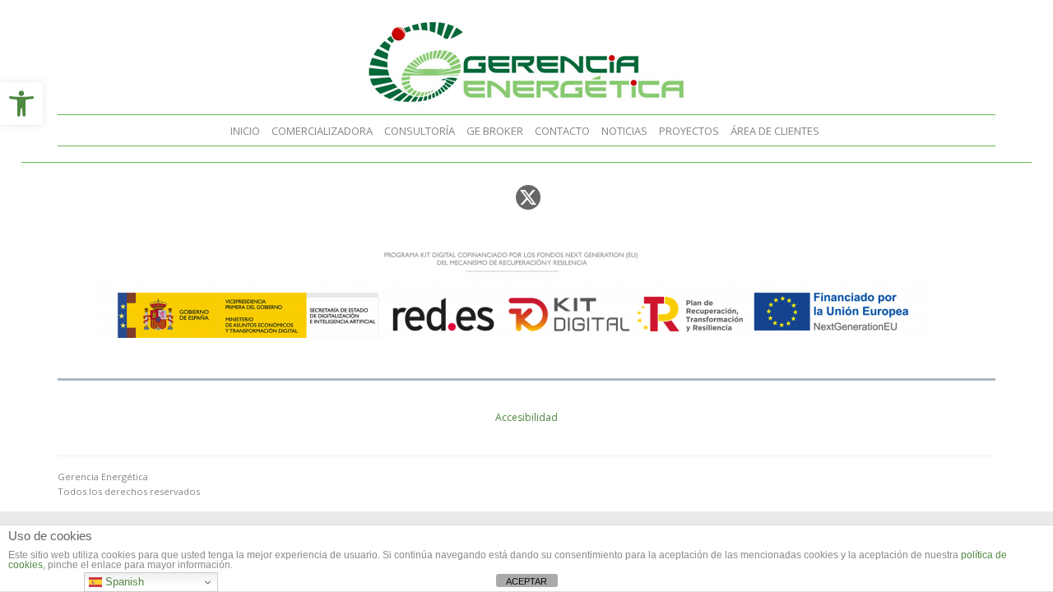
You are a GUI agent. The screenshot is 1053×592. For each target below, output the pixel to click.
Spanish (123, 582)
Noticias (624, 130)
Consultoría (419, 130)
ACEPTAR (526, 581)
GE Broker (494, 130)
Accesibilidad (526, 417)
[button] (21, 103)
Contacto (562, 130)
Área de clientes (775, 130)
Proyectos (689, 130)
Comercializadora (322, 130)
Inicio (245, 130)
